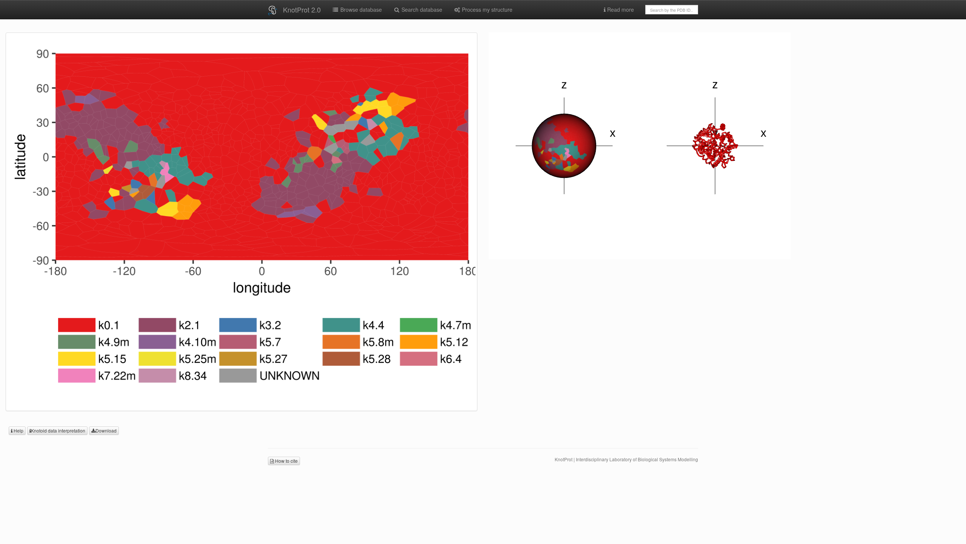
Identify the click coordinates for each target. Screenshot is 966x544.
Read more (620, 9)
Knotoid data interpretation (58, 430)
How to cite (286, 460)
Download (106, 430)
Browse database (360, 9)
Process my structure (486, 9)
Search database (421, 9)
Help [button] (17, 430)
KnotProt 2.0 (302, 9)
